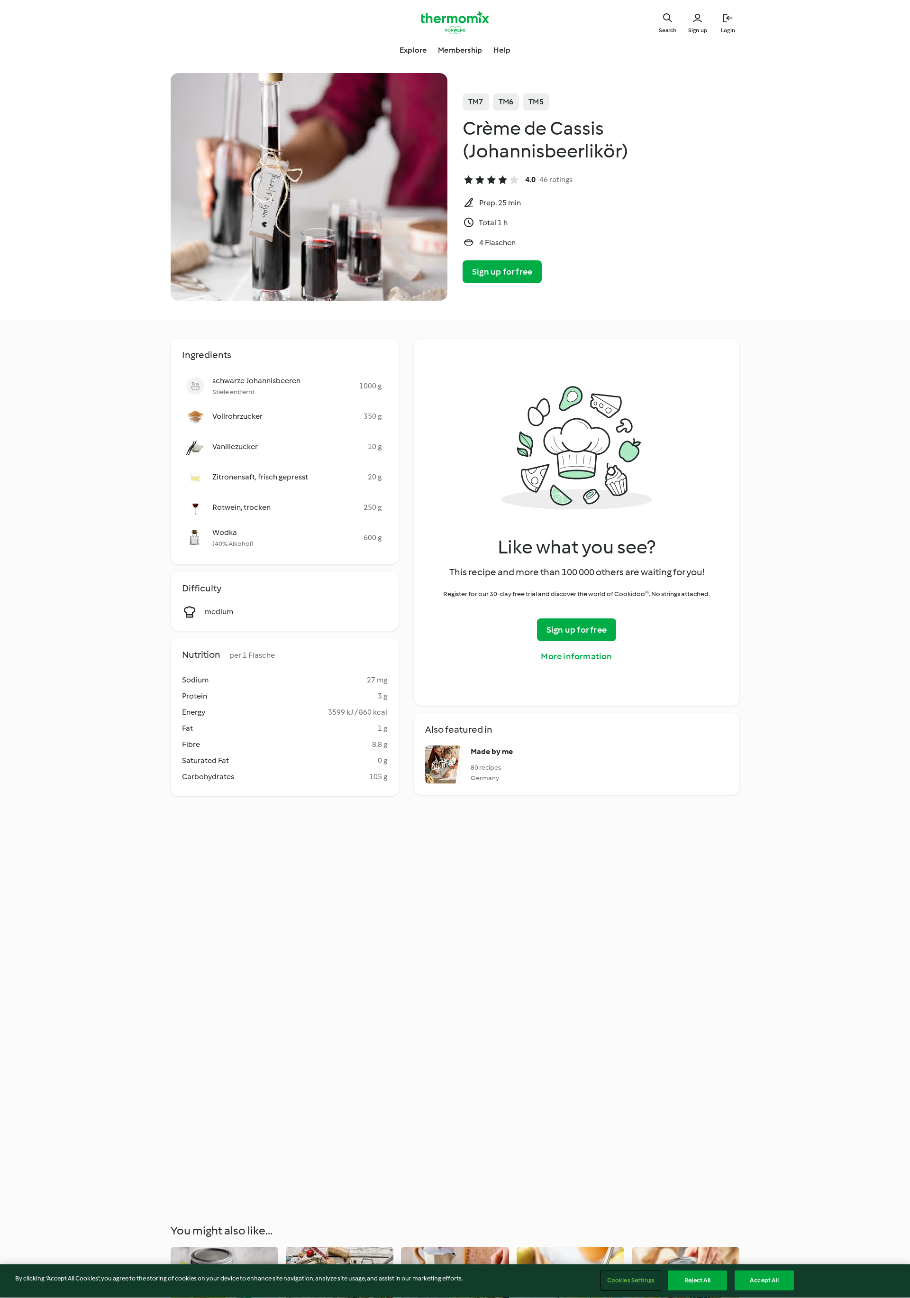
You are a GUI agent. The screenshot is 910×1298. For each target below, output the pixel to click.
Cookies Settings (631, 1280)
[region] (455, 1281)
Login (728, 30)
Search (667, 30)
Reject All (697, 1280)
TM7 (475, 101)
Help (501, 50)
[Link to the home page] (455, 22)
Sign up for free (502, 272)
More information (576, 656)
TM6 (506, 101)
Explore (413, 50)
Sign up (697, 30)
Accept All (764, 1280)
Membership (460, 50)
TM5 (536, 101)
